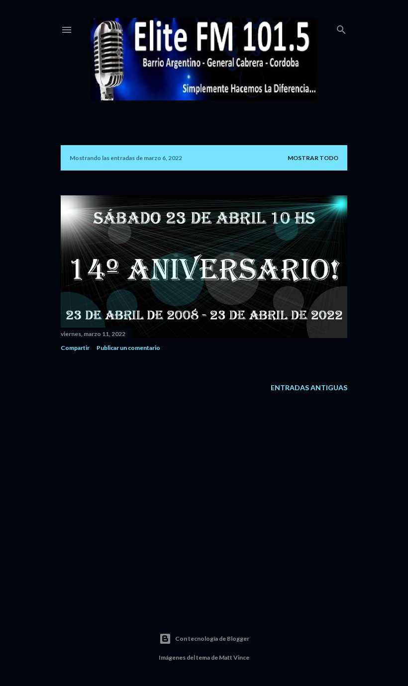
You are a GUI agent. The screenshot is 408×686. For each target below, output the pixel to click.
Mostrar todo (313, 158)
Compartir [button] (75, 347)
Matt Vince (234, 657)
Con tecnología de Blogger (212, 638)
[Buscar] (341, 27)
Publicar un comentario (128, 347)
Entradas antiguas (309, 387)
